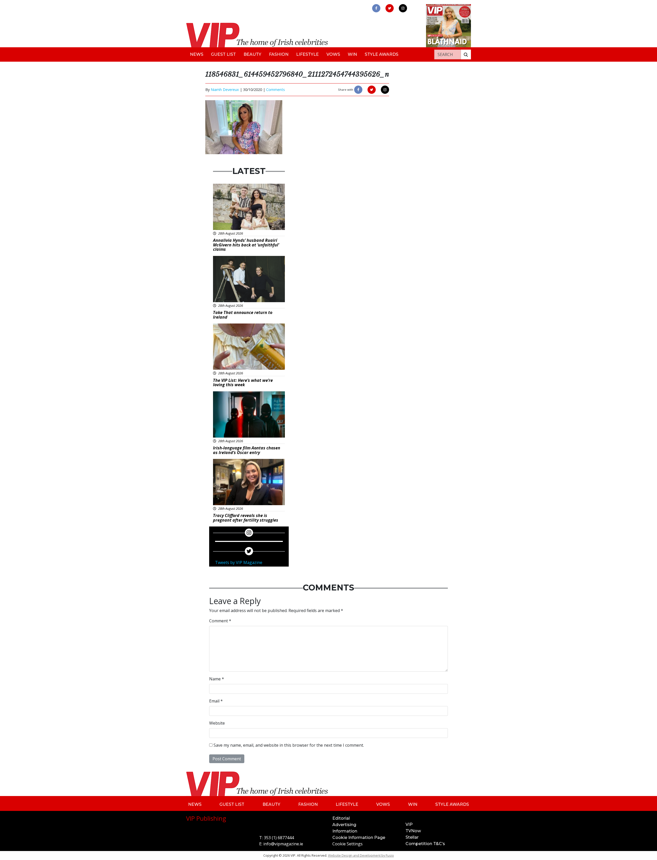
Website (217, 723)
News (196, 54)
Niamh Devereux (225, 89)
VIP (409, 824)
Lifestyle (307, 54)
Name (216, 679)
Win (352, 54)
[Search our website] (466, 54)
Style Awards (381, 54)
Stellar (412, 837)
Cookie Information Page (358, 837)
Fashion (278, 54)
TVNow (413, 830)
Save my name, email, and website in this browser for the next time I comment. (289, 745)
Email (216, 701)
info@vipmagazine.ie (283, 844)
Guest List (223, 54)
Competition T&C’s (425, 843)
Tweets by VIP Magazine (238, 562)
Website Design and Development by (361, 855)
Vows (333, 54)
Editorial (341, 818)
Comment (220, 621)
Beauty (252, 54)
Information (344, 831)
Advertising (344, 824)
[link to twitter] (389, 8)
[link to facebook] (376, 8)
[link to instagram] (403, 8)
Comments (275, 89)
